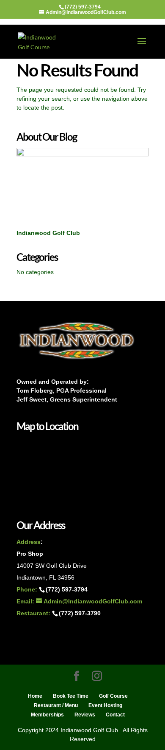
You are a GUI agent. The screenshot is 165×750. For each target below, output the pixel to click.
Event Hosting (105, 705)
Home (35, 696)
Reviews (84, 715)
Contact (115, 715)
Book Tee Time (70, 696)
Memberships (47, 715)
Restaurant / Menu (56, 705)
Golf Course (113, 696)
